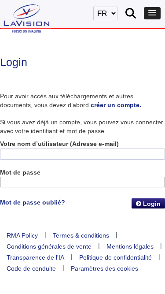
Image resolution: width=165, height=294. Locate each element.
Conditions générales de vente (49, 246)
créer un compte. (116, 104)
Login (151, 203)
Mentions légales (130, 246)
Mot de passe (20, 172)
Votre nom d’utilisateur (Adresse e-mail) (59, 143)
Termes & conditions (81, 235)
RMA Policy (22, 235)
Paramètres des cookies (104, 268)
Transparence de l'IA (35, 257)
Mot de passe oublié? (32, 202)
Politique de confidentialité (115, 257)
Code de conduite (31, 268)
